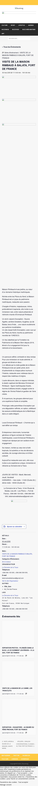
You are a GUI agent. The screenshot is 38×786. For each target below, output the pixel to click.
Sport (13, 25)
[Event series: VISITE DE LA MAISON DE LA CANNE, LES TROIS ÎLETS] (26, 693)
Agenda (31, 25)
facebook (26, 755)
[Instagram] (12, 2)
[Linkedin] (23, 2)
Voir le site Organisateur (10, 581)
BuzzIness (5, 29)
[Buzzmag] (19, 8)
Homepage (25, 759)
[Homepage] (26, 2)
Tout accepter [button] (23, 782)
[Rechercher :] (19, 38)
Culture (4, 25)
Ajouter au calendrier (14, 526)
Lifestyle (21, 25)
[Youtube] (20, 2)
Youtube (5, 759)
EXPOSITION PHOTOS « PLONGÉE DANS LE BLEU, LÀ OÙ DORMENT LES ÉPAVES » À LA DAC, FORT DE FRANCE (18, 650)
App (3, 33)
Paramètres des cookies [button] (8, 782)
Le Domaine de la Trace (10, 595)
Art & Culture (6, 562)
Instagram (6, 755)
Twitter (16, 755)
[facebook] (17, 2)
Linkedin (15, 759)
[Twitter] (15, 2)
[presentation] (18, 633)
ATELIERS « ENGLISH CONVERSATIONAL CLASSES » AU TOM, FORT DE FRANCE (25, 743)
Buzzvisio (15, 29)
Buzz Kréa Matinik (28, 29)
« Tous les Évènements (11, 47)
